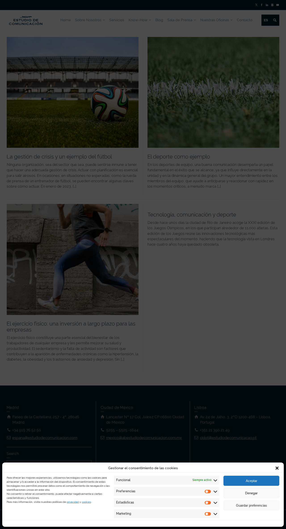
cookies (86, 501)
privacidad (73, 501)
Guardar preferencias (251, 505)
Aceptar (251, 481)
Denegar (251, 493)
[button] (277, 468)
